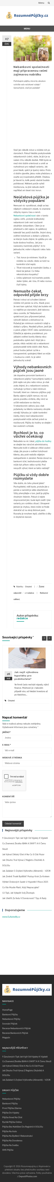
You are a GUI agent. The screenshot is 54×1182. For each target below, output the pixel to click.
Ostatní (28, 587)
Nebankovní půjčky (11, 1019)
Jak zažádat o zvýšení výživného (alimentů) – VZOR (26, 871)
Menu (41, 2)
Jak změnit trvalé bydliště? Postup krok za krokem (26, 877)
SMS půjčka (7, 1150)
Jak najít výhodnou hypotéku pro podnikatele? (26, 675)
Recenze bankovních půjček (15, 1033)
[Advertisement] (27, 118)
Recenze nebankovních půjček (16, 1028)
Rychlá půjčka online (12, 1122)
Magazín (6, 1038)
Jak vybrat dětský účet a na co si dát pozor (23, 855)
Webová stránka (12, 757)
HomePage (7, 1010)
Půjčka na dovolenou (12, 1141)
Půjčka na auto (9, 1131)
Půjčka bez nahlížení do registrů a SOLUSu (22, 1127)
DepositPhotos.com (28, 1177)
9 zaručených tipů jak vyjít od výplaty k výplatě (25, 838)
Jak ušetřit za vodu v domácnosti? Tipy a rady (24, 898)
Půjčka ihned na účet (12, 1117)
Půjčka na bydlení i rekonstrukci (17, 1136)
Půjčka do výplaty (10, 1113)
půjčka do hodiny (43, 441)
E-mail (6, 744)
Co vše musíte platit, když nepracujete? (20, 888)
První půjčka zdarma (11, 1108)
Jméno (6, 732)
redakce (30, 593)
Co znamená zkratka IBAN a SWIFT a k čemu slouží (26, 1061)
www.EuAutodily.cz (11, 917)
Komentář (8, 796)
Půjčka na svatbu (10, 1145)
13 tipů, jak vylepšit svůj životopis (18, 893)
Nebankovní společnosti (25, 216)
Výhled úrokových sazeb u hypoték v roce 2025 (25, 882)
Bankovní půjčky (10, 1015)
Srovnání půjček (9, 1024)
